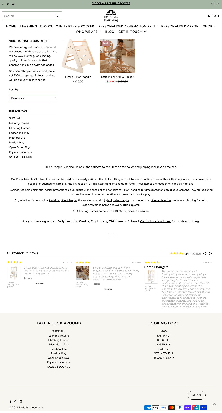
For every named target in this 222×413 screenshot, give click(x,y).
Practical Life (17, 137)
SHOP (207, 26)
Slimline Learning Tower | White (13, 285)
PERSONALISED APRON (180, 26)
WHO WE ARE (87, 32)
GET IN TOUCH (130, 32)
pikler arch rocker (160, 200)
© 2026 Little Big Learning (25, 407)
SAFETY (163, 349)
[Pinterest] (7, 4)
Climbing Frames (19, 128)
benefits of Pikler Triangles (124, 189)
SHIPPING (163, 335)
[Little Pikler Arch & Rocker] (117, 56)
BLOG (109, 32)
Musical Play (16, 142)
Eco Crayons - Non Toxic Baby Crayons (82, 285)
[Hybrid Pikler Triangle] (78, 56)
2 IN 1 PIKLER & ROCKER (75, 26)
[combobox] (27, 16)
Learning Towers (19, 123)
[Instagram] (12, 4)
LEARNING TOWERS (36, 26)
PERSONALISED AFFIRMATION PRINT (127, 26)
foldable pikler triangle (63, 200)
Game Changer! (156, 267)
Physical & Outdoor (20, 152)
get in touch (37, 75)
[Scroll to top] (215, 404)
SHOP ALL (15, 118)
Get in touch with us (155, 221)
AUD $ (215, 3)
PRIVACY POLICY (163, 357)
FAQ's (163, 331)
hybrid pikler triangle (116, 200)
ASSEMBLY (163, 344)
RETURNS (163, 340)
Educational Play (19, 132)
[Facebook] (2, 4)
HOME (11, 26)
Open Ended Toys (20, 147)
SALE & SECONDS (20, 157)
